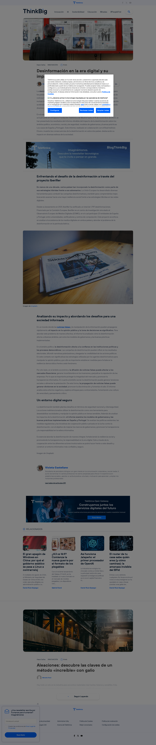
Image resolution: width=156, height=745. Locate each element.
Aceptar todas (103, 110)
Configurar (54, 110)
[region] (78, 95)
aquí (82, 104)
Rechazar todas (86, 110)
